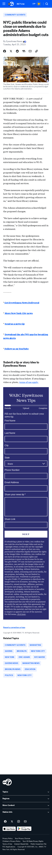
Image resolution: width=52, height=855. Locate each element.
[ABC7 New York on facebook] (5, 821)
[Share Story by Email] (30, 51)
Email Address (12, 482)
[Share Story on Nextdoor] (23, 51)
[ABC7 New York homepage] (11, 4)
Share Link (10, 519)
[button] (4, 3)
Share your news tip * (15, 494)
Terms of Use (7, 844)
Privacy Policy (7, 838)
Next (26, 534)
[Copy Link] (36, 51)
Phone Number (12, 470)
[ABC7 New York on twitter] (12, 821)
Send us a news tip (15, 323)
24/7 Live (21, 4)
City (6, 445)
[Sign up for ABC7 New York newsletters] (25, 821)
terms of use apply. (29, 382)
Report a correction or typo (14, 627)
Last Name (10, 433)
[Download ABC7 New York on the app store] (9, 829)
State (7, 457)
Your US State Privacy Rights (33, 841)
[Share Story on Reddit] (17, 51)
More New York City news (19, 313)
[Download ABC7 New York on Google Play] (24, 829)
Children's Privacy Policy (11, 841)
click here (21, 614)
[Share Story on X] (11, 51)
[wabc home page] (7, 782)
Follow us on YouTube (16, 348)
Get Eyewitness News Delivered (21, 302)
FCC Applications (8, 847)
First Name (10, 420)
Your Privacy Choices (22, 838)
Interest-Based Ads (21, 844)
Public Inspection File (38, 844)
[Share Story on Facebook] (4, 51)
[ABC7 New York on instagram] (18, 821)
